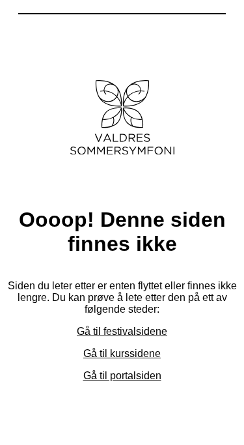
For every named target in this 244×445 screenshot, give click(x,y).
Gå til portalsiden (122, 375)
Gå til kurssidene (122, 353)
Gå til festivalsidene (122, 331)
